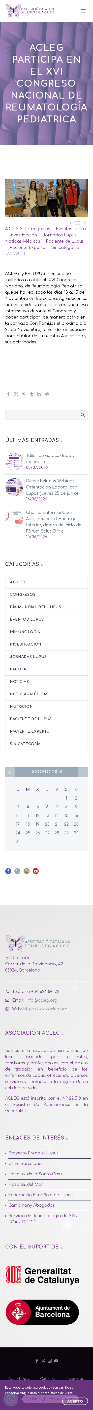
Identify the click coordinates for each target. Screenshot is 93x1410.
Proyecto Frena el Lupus (33, 1153)
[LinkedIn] (39, 394)
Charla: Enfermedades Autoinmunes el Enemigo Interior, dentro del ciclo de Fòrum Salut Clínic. (53, 522)
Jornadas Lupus (59, 235)
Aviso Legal (19, 1379)
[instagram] (27, 872)
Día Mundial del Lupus (35, 607)
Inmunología (25, 632)
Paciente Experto (27, 247)
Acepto (75, 1401)
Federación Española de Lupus (40, 1195)
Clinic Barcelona (25, 1163)
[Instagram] (50, 1361)
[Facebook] (8, 394)
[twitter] (17, 872)
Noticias (19, 682)
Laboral (19, 669)
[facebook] (8, 872)
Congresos (39, 229)
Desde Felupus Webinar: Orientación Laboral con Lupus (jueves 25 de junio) (52, 487)
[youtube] (36, 872)
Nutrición (21, 706)
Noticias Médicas (22, 241)
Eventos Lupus (71, 229)
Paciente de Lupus (65, 241)
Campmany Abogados (31, 1205)
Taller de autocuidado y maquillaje (50, 458)
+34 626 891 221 (46, 991)
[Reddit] (47, 394)
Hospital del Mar (25, 1184)
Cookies (47, 1379)
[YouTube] (56, 1361)
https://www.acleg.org (45, 1009)
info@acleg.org (41, 1000)
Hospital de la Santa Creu (35, 1174)
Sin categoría (65, 247)
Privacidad (75, 1379)
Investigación (23, 235)
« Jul (10, 772)
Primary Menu (83, 11)
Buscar (82, 415)
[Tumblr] (31, 394)
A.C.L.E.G (14, 229)
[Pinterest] (24, 394)
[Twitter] (16, 394)
